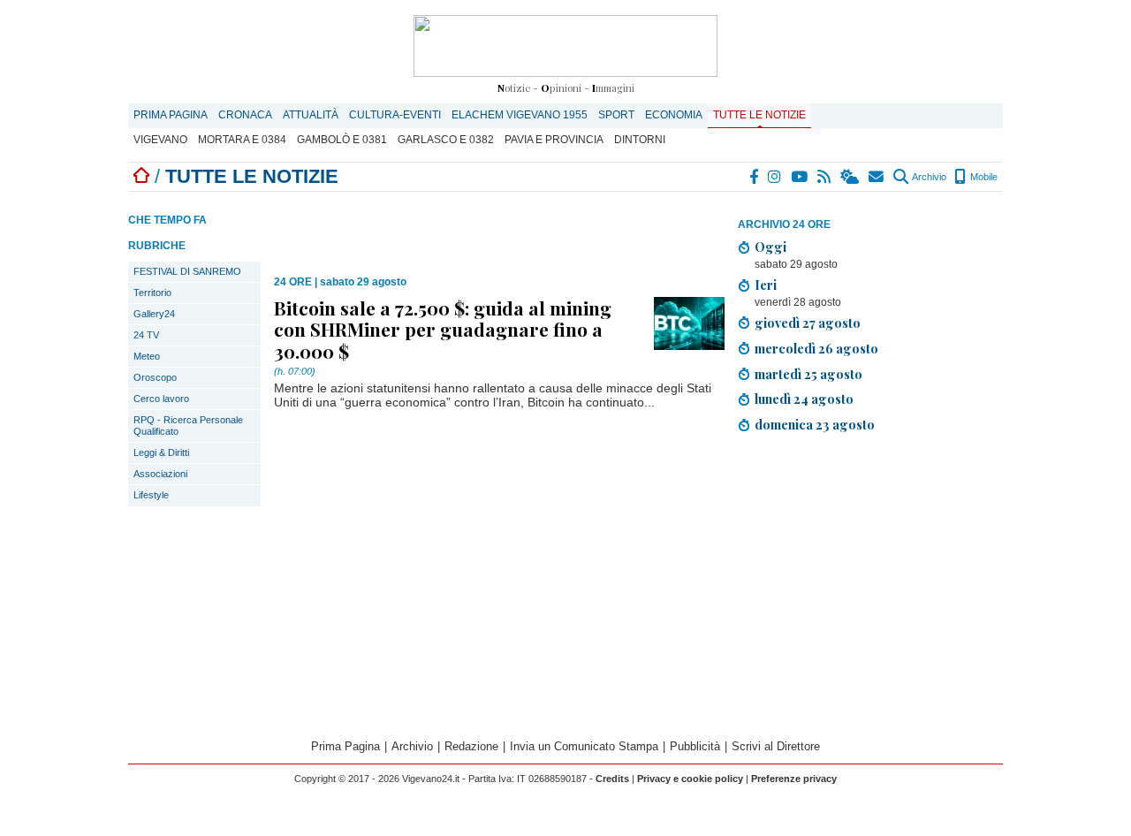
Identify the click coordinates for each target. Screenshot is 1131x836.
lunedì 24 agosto (804, 398)
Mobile (983, 176)
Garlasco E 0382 (446, 139)
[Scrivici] (877, 176)
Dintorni (639, 139)
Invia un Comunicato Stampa (584, 746)
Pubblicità (695, 746)
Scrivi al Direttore (776, 746)
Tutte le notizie (759, 115)
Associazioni (160, 473)
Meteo (146, 356)
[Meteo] (850, 176)
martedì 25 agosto (808, 374)
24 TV (146, 335)
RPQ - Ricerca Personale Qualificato (188, 425)
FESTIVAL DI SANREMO (187, 271)
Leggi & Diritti (161, 452)
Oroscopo (155, 377)
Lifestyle (151, 495)
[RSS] (824, 176)
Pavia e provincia (554, 139)
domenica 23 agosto (815, 424)
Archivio (928, 176)
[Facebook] (754, 176)
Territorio (152, 292)
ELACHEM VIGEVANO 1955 (520, 115)
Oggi (770, 246)
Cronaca (245, 115)
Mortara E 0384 (242, 139)
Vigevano (160, 139)
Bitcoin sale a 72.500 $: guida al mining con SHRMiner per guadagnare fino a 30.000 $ (442, 328)
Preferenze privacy (794, 778)
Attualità (310, 115)
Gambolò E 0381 (342, 139)
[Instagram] (775, 176)
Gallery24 (154, 313)
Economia (673, 115)
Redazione (471, 746)
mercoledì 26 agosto (816, 348)
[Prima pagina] (141, 176)
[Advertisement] (870, 588)
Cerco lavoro (161, 398)
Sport (616, 115)
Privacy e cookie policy (690, 778)
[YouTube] (800, 176)
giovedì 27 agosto (808, 322)
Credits (612, 778)
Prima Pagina (170, 115)
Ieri (766, 284)
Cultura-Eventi (395, 115)
